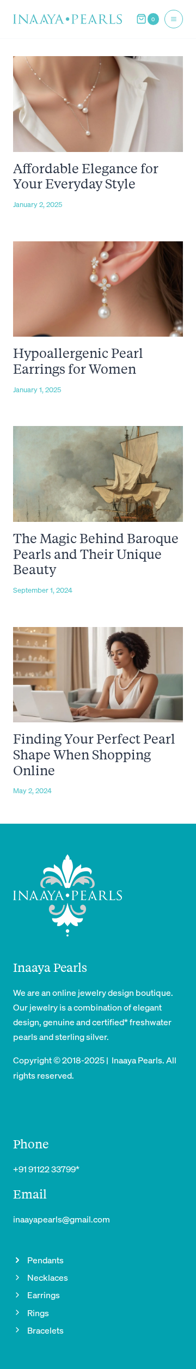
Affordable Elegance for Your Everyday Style (85, 176)
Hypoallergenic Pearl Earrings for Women (78, 360)
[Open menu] (173, 19)
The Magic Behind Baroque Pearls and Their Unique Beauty (96, 554)
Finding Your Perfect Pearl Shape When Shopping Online (94, 754)
